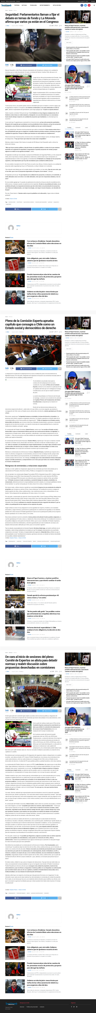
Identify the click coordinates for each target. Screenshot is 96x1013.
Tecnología (33, 5)
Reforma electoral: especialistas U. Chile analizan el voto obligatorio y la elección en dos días (43, 630)
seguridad (8, 204)
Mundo (67, 21)
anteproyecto (12, 541)
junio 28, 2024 (36, 298)
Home (6, 10)
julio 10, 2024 (36, 248)
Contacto (18, 1)
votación (46, 893)
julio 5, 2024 (35, 263)
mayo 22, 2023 (15, 671)
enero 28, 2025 (36, 600)
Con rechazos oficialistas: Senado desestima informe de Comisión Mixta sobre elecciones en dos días (44, 243)
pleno (34, 541)
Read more (68, 42)
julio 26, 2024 (36, 634)
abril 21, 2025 (73, 31)
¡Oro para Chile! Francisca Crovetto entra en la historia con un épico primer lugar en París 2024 (74, 87)
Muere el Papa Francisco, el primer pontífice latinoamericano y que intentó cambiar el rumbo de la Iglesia (76, 27)
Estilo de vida (57, 5)
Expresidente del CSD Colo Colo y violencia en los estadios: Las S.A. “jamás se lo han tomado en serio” (79, 106)
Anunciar (3, 1)
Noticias (24, 5)
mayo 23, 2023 (15, 25)
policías (50, 202)
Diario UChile (13, 198)
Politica (15, 10)
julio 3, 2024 (35, 281)
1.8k (44, 248)
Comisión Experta (27, 541)
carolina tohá (12, 202)
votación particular (55, 541)
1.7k (81, 31)
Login (93, 1)
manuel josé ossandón (41, 202)
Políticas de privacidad (10, 1)
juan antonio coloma (29, 202)
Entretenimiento (45, 5)
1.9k (43, 263)
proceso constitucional (43, 541)
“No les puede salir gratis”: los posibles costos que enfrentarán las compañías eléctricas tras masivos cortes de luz (78, 52)
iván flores (19, 202)
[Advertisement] (33, 216)
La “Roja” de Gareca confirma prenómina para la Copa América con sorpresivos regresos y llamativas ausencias (79, 98)
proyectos (56, 202)
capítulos (19, 541)
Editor (8, 25)
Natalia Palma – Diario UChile (17, 537)
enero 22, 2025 (36, 618)
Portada (16, 5)
